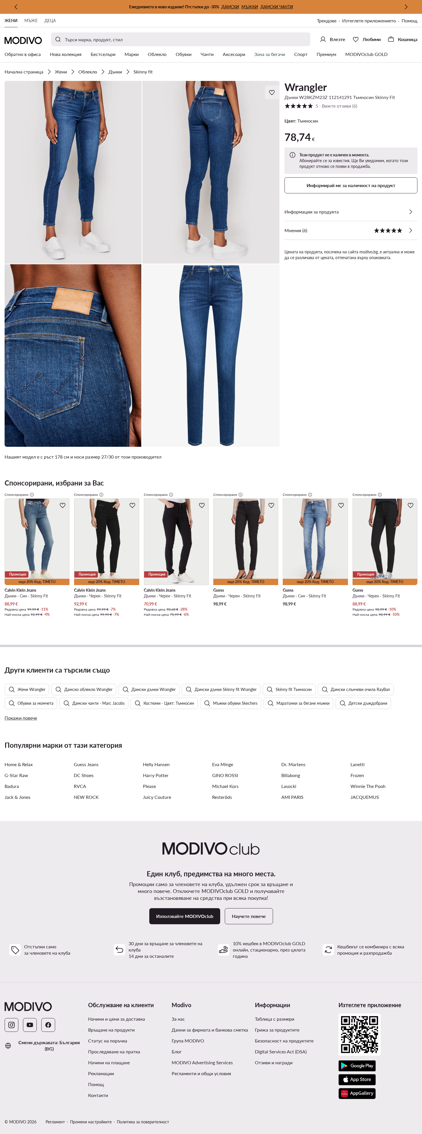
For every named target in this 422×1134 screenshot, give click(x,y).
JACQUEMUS (365, 797)
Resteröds (222, 797)
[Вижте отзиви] (410, 230)
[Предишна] (16, 7)
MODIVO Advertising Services (202, 1062)
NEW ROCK (86, 797)
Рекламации (101, 1073)
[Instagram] (11, 1025)
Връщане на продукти (111, 1029)
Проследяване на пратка (114, 1051)
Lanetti (358, 764)
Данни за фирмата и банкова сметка (210, 1029)
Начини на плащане (109, 1062)
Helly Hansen (156, 764)
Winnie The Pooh (368, 786)
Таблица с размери (274, 1019)
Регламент (55, 1121)
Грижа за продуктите (277, 1029)
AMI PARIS (292, 797)
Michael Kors (225, 786)
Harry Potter (156, 775)
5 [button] (320, 105)
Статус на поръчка (107, 1040)
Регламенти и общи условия (201, 1073)
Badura (12, 786)
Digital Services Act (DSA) (281, 1051)
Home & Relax (19, 764)
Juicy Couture (157, 797)
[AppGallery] (357, 1093)
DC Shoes (84, 775)
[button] (73, 172)
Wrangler (305, 87)
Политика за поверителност (143, 1121)
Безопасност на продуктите (284, 1040)
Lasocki (288, 786)
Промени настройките (91, 1121)
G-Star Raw (16, 775)
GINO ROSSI (225, 775)
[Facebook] (48, 1025)
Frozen (357, 775)
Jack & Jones (17, 797)
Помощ (409, 20)
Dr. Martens (293, 764)
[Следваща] (406, 7)
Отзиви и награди (274, 1062)
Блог (177, 1051)
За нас (178, 1019)
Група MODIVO (188, 1040)
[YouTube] (30, 1025)
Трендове (326, 20)
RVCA (80, 786)
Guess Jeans (86, 764)
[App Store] (357, 1080)
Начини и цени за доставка (116, 1019)
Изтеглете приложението (369, 20)
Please (149, 786)
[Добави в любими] (272, 92)
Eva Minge (222, 764)
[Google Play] (357, 1066)
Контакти (98, 1095)
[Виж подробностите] (410, 212)
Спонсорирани (16, 494)
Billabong (290, 775)
